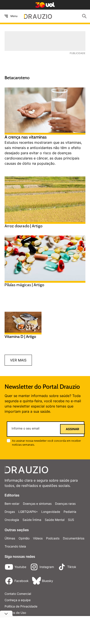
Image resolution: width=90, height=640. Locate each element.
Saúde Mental (54, 520)
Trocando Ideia (15, 546)
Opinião (24, 538)
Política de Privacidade (21, 606)
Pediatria (70, 511)
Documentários (73, 538)
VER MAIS (18, 360)
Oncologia (12, 520)
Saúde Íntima (31, 520)
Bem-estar (12, 503)
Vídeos (38, 538)
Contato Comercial (18, 594)
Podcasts (52, 538)
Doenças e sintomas (37, 503)
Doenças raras (65, 503)
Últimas (10, 538)
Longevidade (50, 511)
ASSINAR (72, 429)
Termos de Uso (15, 612)
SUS (71, 520)
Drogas (10, 511)
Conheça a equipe (18, 600)
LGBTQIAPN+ (28, 511)
